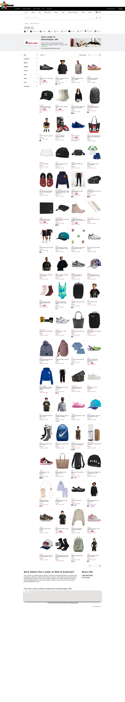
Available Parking (111, 8)
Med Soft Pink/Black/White (73, 477)
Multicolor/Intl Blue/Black (72, 140)
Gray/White (42, 252)
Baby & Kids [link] (48, 12)
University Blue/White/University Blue (42, 506)
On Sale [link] (26, 12)
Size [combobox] (25, 74)
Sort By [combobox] (42, 55)
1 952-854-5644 (47, 48)
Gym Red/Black (56, 393)
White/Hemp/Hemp (95, 506)
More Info (57, 48)
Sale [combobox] (25, 82)
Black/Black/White (72, 477)
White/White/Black (89, 561)
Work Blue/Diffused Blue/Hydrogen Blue (73, 561)
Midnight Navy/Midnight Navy (57, 225)
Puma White (42, 140)
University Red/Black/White (75, 477)
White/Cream (56, 112)
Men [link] (40, 12)
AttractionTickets (120, 9)
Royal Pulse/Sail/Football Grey (75, 140)
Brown (89, 196)
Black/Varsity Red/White (40, 477)
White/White (79, 140)
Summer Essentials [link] (73, 12)
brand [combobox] (25, 63)
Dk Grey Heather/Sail (56, 421)
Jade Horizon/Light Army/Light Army (72, 561)
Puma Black (40, 140)
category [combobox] (26, 59)
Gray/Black (73, 364)
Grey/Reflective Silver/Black (40, 84)
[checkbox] (26, 31)
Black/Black (56, 225)
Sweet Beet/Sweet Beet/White (93, 506)
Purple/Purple (73, 505)
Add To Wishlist (52, 59)
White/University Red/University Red (43, 506)
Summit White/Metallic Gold (89, 112)
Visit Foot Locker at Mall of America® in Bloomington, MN (63, 602)
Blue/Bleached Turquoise (56, 308)
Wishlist (99, 12)
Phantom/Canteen (73, 140)
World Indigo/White (73, 113)
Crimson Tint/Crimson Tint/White (40, 506)
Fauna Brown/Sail (57, 421)
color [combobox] (25, 70)
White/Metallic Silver (45, 84)
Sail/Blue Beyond (57, 393)
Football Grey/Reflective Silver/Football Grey (73, 307)
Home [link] (63, 12)
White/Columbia (42, 112)
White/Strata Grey (57, 112)
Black (87, 196)
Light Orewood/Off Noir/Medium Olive (42, 477)
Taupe (73, 336)
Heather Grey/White (73, 196)
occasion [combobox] (26, 86)
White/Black (43, 84)
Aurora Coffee (72, 449)
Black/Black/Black (56, 84)
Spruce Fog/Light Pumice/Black (59, 84)
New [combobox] (25, 55)
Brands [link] (90, 12)
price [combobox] (25, 78)
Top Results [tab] (29, 27)
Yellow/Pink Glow (57, 308)
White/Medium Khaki (75, 196)
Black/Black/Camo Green (57, 84)
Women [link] (33, 12)
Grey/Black (40, 112)
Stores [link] (83, 12)
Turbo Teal (75, 505)
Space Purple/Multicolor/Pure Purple (77, 140)
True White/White (42, 84)
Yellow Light (42, 168)
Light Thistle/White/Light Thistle (91, 506)
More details (86, 577)
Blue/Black (72, 364)
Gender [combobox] (26, 66)
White (40, 168)
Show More (44, 46)
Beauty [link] (56, 12)
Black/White (72, 113)
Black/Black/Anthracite (72, 307)
